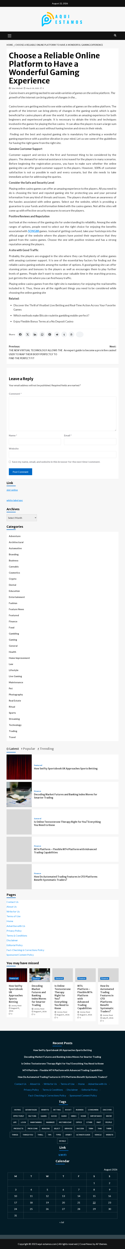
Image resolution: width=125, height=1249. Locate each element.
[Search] (115, 35)
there (108, 1128)
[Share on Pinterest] (49, 334)
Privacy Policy (14, 930)
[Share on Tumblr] (64, 334)
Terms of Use (13, 916)
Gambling (14, 633)
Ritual (12, 706)
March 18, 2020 (32, 88)
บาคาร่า (62, 1154)
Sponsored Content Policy (20, 954)
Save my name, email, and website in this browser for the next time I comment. (56, 461)
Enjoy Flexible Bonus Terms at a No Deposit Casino (43, 321)
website (109, 1135)
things (15, 1135)
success (80, 1128)
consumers (93, 1110)
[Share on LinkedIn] (35, 334)
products (18, 1128)
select (57, 1128)
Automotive (15, 548)
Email (68, 435)
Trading (13, 731)
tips (49, 1135)
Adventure (15, 536)
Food (11, 627)
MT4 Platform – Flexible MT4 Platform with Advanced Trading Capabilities (62, 1070)
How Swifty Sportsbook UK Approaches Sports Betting (66, 768)
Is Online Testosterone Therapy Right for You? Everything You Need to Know (62, 1063)
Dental (12, 584)
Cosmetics (14, 572)
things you (28, 1135)
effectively (18, 1116)
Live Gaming (15, 676)
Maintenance (16, 682)
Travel (12, 737)
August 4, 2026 (40, 1012)
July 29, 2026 (108, 1018)
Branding (14, 554)
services (68, 1128)
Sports (12, 712)
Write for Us (13, 911)
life (14, 1122)
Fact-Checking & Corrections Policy (25, 950)
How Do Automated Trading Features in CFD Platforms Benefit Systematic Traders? (62, 1077)
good (54, 1116)
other (89, 1122)
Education (14, 591)
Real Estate (15, 700)
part (99, 1122)
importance (96, 1116)
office (79, 1122)
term (90, 1128)
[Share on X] (27, 334)
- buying (17, 1110)
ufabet (68, 1135)
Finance (13, 621)
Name (13, 435)
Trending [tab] (46, 749)
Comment (15, 393)
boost (68, 1110)
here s (73, 1116)
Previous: (35, 352)
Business (13, 560)
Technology (15, 725)
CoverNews (86, 1243)
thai (100, 1128)
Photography (16, 694)
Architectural (16, 542)
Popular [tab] (28, 749)
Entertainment (17, 597)
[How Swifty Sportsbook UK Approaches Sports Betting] (19, 766)
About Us (12, 906)
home (83, 1116)
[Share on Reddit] (57, 334)
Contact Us (12, 901)
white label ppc (15, 500)
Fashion (13, 603)
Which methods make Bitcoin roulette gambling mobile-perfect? (51, 315)
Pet (11, 688)
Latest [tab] (14, 749)
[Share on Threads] (71, 334)
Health (12, 651)
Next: (90, 348)
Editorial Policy (15, 945)
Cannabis (14, 566)
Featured (14, 615)
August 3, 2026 (86, 1015)
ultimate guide (83, 1135)
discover (107, 1110)
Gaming (13, 639)
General (13, 645)
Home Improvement (19, 658)
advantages (31, 1110)
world (62, 1141)
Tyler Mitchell (17, 88)
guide (64, 1116)
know (109, 1116)
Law (11, 664)
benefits (45, 1110)
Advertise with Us (16, 925)
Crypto (12, 578)
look (23, 1122)
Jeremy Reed (16, 1006)
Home (10, 921)
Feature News (16, 609)
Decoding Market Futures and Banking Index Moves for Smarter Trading (39, 995)
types (58, 1135)
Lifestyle (13, 670)
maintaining (36, 1122)
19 (47, 1202)
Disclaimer (12, 940)
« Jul (61, 1222)
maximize (50, 1122)
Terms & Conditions (17, 935)
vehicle (98, 1135)
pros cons (33, 1128)
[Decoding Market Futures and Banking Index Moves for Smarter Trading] (19, 794)
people (108, 1122)
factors (32, 1116)
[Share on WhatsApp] (42, 334)
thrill (40, 1135)
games (44, 1116)
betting (57, 1110)
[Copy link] (80, 334)
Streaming (14, 718)
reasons (46, 1128)
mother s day (65, 1122)
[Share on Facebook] (20, 334)
